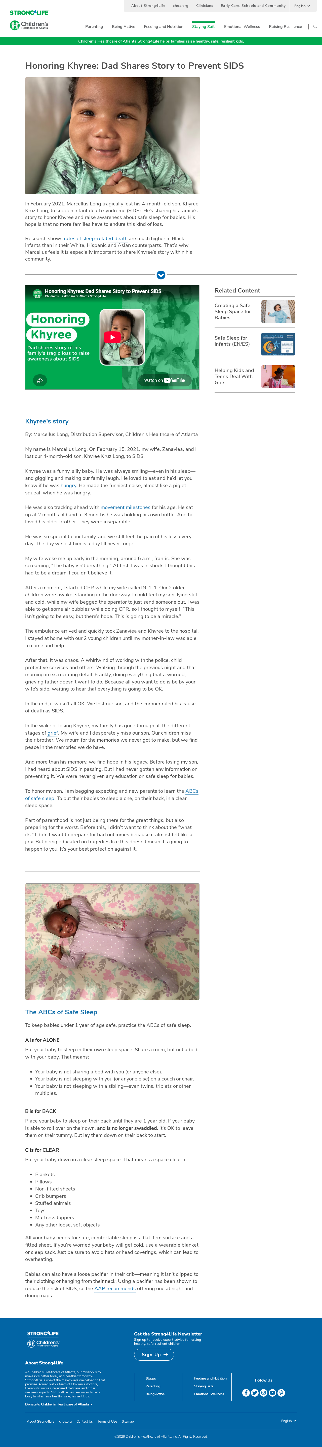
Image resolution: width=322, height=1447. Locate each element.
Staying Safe (203, 1386)
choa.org (181, 5)
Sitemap (128, 1421)
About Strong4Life (148, 5)
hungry (68, 485)
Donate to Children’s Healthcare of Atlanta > (58, 1404)
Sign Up (151, 1355)
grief (53, 733)
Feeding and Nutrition (210, 1378)
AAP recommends (115, 1288)
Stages (151, 1378)
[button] (94, 27)
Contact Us (84, 1421)
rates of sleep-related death (96, 238)
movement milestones (125, 507)
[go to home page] (30, 20)
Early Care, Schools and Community (253, 5)
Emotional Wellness (209, 1394)
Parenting (153, 1386)
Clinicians (205, 5)
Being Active (155, 1394)
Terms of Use (107, 1421)
